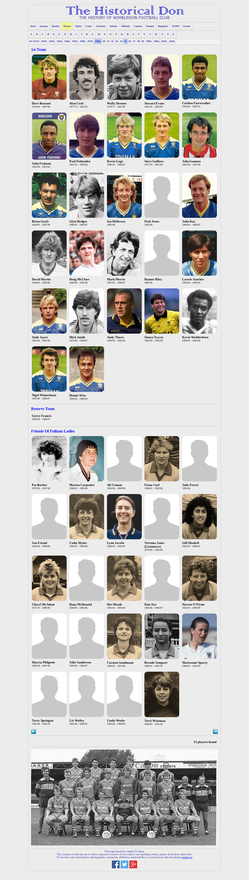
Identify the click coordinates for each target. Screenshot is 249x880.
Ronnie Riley (153, 279)
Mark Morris (116, 279)
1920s (52, 41)
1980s (98, 41)
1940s (67, 41)
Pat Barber (39, 485)
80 (104, 41)
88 (138, 41)
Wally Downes (116, 103)
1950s (75, 41)
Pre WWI (34, 41)
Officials (125, 26)
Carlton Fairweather (196, 103)
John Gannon (191, 161)
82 (112, 41)
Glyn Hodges (78, 221)
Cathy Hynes (78, 543)
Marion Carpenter (82, 485)
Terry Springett (42, 720)
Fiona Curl (152, 485)
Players (67, 26)
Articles (113, 26)
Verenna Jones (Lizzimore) (154, 544)
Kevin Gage (115, 161)
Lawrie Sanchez (193, 279)
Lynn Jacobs (115, 543)
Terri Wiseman (154, 721)
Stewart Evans (154, 103)
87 (134, 41)
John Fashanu (41, 163)
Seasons (44, 26)
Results (55, 26)
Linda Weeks (116, 720)
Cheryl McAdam (43, 604)
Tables (78, 26)
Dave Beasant (41, 103)
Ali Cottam (114, 485)
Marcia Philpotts (43, 662)
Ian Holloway (116, 221)
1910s (44, 41)
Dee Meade (114, 604)
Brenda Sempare (156, 662)
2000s (157, 41)
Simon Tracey (154, 337)
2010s (164, 41)
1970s (90, 41)
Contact (138, 26)
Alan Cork (76, 103)
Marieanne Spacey (195, 662)
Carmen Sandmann (120, 662)
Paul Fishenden (79, 161)
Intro (33, 26)
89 (143, 41)
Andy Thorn (115, 337)
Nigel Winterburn (44, 395)
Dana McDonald (80, 604)
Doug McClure (79, 279)
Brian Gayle (40, 221)
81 (108, 41)
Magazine (163, 26)
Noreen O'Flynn (193, 604)
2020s (172, 41)
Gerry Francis (42, 416)
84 (121, 41)
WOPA (175, 26)
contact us (186, 857)
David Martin (41, 279)
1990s (149, 41)
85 (125, 41)
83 (117, 41)
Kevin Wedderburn (195, 337)
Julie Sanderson (80, 662)
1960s (83, 41)
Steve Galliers (154, 161)
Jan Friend (39, 543)
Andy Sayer (40, 337)
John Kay (189, 221)
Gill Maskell (190, 543)
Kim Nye (150, 604)
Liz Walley (76, 720)
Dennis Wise (77, 395)
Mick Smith (77, 337)
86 (130, 41)
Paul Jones (151, 221)
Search (186, 26)
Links (89, 26)
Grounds (101, 26)
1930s (59, 41)
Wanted (150, 26)
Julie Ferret (190, 485)
